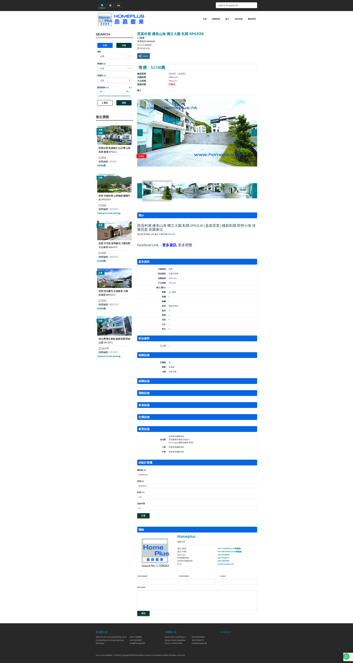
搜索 (124, 102)
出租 (124, 45)
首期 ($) (140, 481)
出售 (105, 45)
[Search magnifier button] (254, 5)
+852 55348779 (223, 558)
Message (141, 587)
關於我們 (252, 19)
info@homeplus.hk (225, 564)
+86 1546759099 (198, 637)
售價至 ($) (101, 75)
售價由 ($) (101, 63)
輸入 (130, 87)
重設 (106, 102)
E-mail (223, 576)
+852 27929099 (136, 637)
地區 (99, 51)
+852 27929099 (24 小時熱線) (229, 548)
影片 (227, 19)
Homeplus (186, 536)
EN (118, 5)
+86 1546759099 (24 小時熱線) (229, 551)
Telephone (184, 576)
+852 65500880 (223, 561)
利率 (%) (141, 492)
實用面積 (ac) (103, 87)
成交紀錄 (239, 19)
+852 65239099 (223, 554)
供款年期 (141, 503)
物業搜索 (216, 19)
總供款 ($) (141, 470)
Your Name (142, 576)
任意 (102, 56)
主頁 (205, 19)
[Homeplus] (121, 19)
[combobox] (114, 68)
